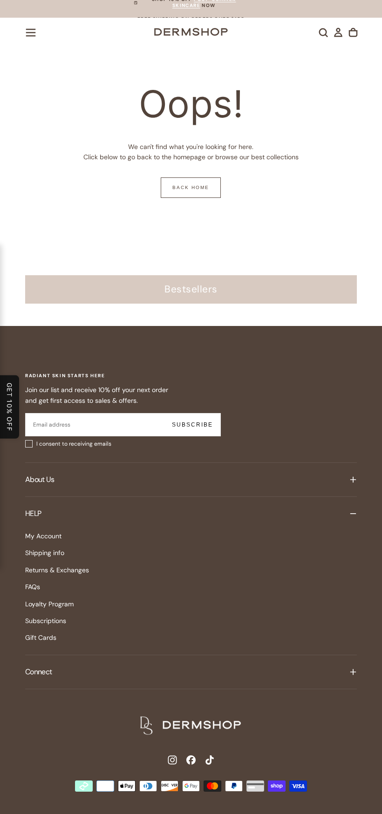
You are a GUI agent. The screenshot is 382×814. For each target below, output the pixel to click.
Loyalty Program (49, 604)
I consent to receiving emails (73, 444)
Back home (190, 187)
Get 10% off (10, 407)
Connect (38, 672)
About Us (39, 479)
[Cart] (353, 32)
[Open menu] (30, 32)
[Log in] (338, 32)
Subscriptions (45, 621)
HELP (33, 513)
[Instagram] (172, 760)
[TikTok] (209, 760)
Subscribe (192, 424)
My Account (43, 536)
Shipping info (44, 553)
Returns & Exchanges (57, 570)
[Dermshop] (191, 725)
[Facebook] (191, 760)
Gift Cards (40, 637)
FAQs (32, 587)
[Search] (323, 32)
